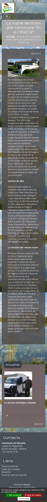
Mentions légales (22, 484)
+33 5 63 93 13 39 (10, 452)
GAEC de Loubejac (11, 469)
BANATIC (6, 472)
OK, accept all (15, 495)
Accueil (10, 37)
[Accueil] (8, 6)
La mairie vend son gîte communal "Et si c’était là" (23, 40)
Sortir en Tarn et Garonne (14, 475)
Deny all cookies (33, 495)
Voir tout (41, 358)
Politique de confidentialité (22, 487)
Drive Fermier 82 (10, 466)
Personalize (24, 499)
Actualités (23, 37)
